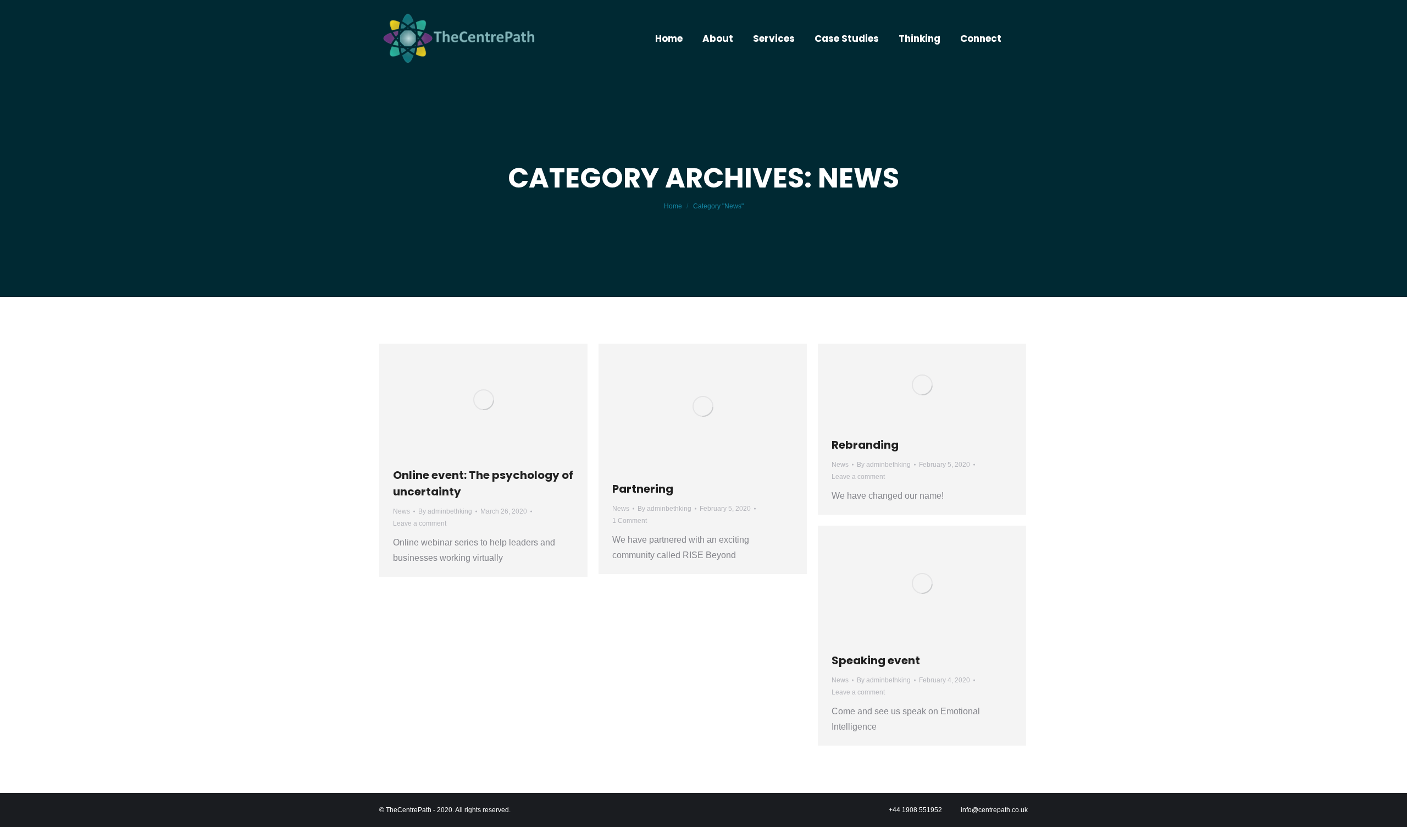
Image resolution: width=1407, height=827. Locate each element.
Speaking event (876, 660)
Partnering (642, 489)
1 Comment (629, 521)
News (401, 511)
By (445, 511)
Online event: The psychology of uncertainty (483, 483)
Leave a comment (419, 523)
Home (673, 206)
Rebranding (865, 445)
